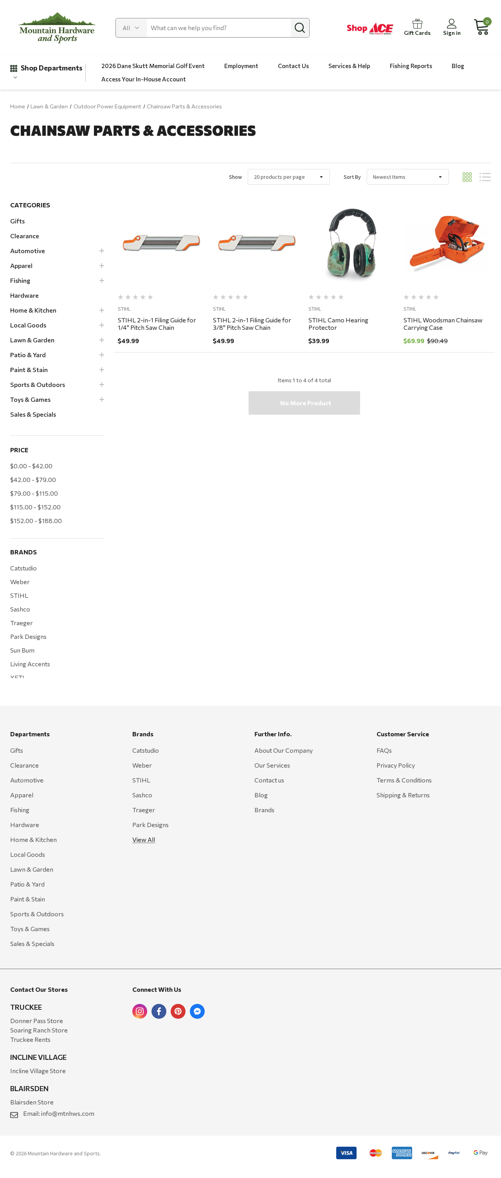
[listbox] (408, 177)
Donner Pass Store (36, 1020)
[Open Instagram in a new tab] (139, 1011)
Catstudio (23, 568)
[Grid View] (467, 177)
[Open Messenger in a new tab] (197, 1011)
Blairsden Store (32, 1102)
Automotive (26, 780)
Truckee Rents (30, 1039)
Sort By (352, 176)
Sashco (20, 609)
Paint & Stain (27, 899)
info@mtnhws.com (67, 1113)
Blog (261, 795)
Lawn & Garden (31, 869)
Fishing (19, 809)
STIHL (19, 595)
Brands (264, 809)
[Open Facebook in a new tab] (158, 1011)
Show (235, 176)
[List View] (485, 177)
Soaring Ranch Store (39, 1030)
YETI (17, 677)
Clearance (24, 765)
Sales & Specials (32, 943)
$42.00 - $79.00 (33, 479)
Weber (20, 581)
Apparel (21, 795)
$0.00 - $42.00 (31, 465)
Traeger (21, 622)
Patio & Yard (27, 884)
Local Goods (27, 854)
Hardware (24, 824)
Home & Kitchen (33, 839)
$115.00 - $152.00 (35, 507)
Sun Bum (22, 650)
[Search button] (300, 28)
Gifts (16, 750)
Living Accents (30, 663)
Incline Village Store (38, 1070)
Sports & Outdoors (37, 913)
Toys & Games (30, 928)
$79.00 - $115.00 (34, 493)
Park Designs (28, 636)
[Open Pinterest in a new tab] (178, 1011)
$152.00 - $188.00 (36, 520)
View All (143, 839)
